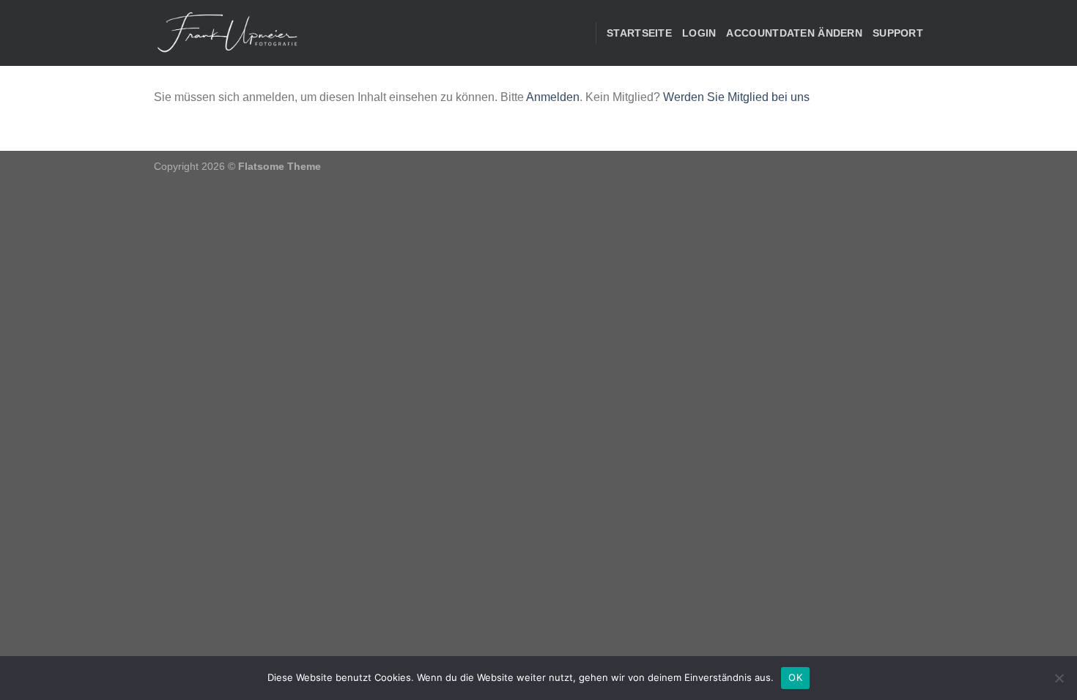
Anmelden (553, 97)
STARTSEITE (639, 33)
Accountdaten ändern (794, 33)
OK (795, 677)
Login (699, 33)
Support (898, 33)
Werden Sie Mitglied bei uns (736, 97)
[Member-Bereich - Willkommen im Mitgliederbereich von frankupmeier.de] (227, 33)
